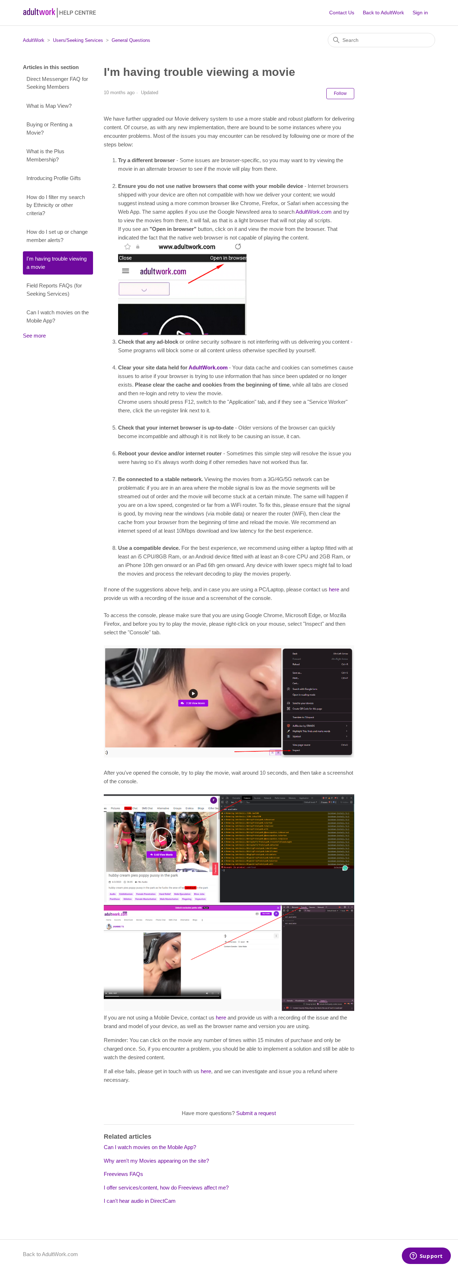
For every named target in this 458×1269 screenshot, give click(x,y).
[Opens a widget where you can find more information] (426, 1256)
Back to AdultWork (383, 12)
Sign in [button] (420, 12)
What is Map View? (49, 106)
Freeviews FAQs (123, 1174)
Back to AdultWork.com (50, 1254)
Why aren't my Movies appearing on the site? (156, 1161)
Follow (340, 93)
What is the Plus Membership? (45, 155)
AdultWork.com (314, 212)
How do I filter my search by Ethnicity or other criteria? (55, 205)
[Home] (60, 12)
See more (34, 336)
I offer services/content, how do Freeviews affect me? (166, 1188)
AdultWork (33, 40)
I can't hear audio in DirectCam (140, 1201)
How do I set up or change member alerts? (57, 236)
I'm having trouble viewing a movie (56, 263)
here (334, 589)
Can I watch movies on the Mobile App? (57, 316)
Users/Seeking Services (78, 40)
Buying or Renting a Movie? (49, 128)
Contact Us (341, 12)
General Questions (131, 40)
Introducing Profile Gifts (53, 178)
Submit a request (256, 1113)
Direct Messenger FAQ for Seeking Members (57, 83)
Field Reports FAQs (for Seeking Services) (54, 289)
